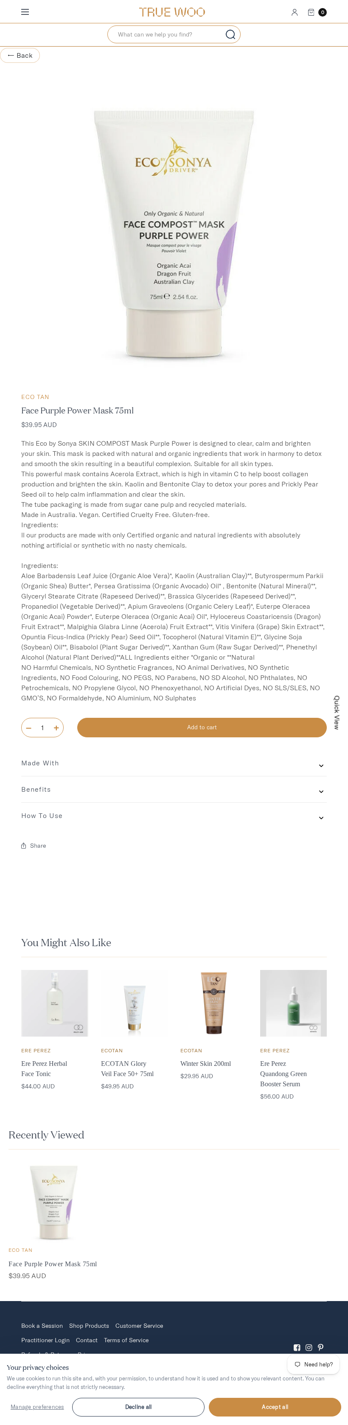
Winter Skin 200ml (205, 1063)
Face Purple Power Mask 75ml (52, 1264)
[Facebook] (297, 1340)
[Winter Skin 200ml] (213, 1003)
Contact (87, 1340)
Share (38, 845)
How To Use (42, 815)
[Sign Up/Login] (295, 12)
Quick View (337, 712)
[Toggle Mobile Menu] (30, 12)
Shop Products (89, 1325)
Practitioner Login (45, 1340)
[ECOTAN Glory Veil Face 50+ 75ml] (134, 1003)
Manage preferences (37, 1406)
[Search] (230, 34)
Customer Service (139, 1325)
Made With (40, 763)
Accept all (275, 1406)
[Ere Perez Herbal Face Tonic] (54, 1003)
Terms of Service (126, 1340)
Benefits (36, 789)
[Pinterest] (321, 1340)
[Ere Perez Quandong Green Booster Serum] (293, 1003)
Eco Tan (35, 397)
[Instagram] (309, 1340)
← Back (20, 55)
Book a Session (42, 1325)
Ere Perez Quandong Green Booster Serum (283, 1074)
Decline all (138, 1406)
